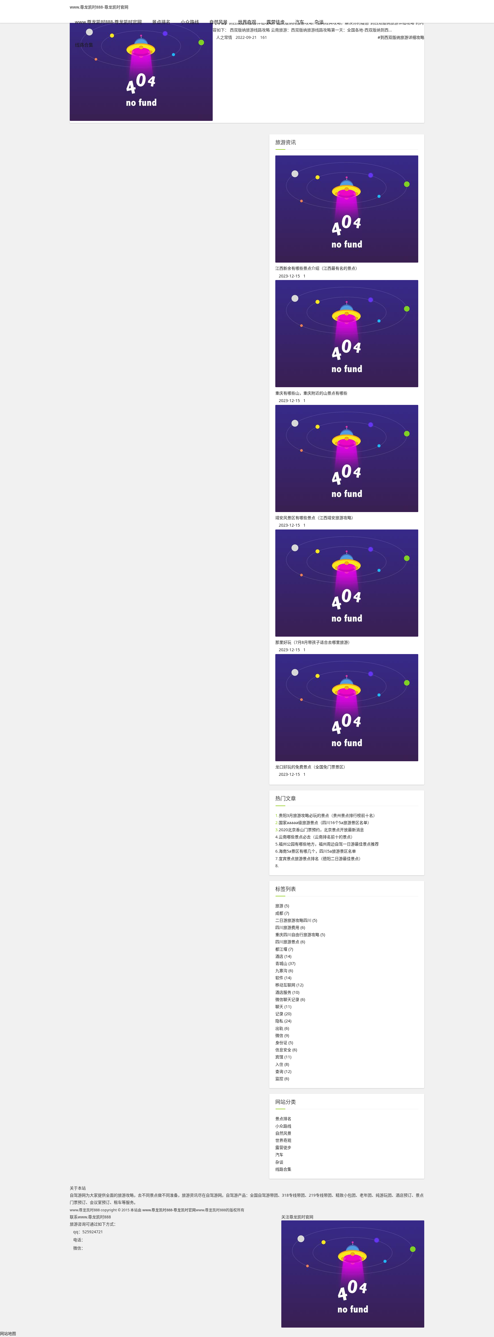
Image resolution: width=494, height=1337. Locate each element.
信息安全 (286, 1049)
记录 (283, 1013)
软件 (283, 977)
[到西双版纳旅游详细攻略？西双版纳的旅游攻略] (141, 119)
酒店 (283, 956)
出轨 (282, 1028)
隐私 (283, 1021)
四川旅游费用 (290, 927)
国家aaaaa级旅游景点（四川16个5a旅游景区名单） (325, 822)
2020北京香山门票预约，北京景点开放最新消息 (321, 829)
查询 (283, 1071)
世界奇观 (247, 22)
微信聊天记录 (290, 999)
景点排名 (161, 22)
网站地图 (8, 1333)
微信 (282, 1035)
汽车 (299, 22)
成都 (282, 913)
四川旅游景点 (290, 941)
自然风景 (218, 22)
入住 (282, 1064)
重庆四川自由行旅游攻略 (300, 934)
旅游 (282, 905)
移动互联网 (289, 985)
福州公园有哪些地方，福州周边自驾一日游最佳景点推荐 (329, 844)
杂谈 (319, 22)
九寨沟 (284, 970)
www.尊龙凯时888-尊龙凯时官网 (99, 7)
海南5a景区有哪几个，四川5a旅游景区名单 (317, 851)
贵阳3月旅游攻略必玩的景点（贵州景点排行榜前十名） (328, 815)
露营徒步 (275, 22)
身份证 (284, 1042)
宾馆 (283, 1057)
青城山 (285, 963)
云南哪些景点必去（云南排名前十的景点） (317, 837)
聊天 (283, 1006)
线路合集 (84, 45)
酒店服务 (287, 992)
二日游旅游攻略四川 (296, 920)
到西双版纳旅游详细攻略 (402, 37)
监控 (282, 1078)
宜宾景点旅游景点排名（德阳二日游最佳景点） (321, 858)
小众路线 (190, 22)
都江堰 (284, 949)
